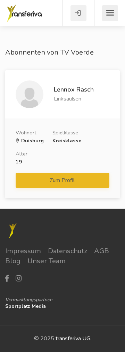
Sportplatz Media (25, 306)
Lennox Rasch (74, 89)
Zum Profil (63, 180)
